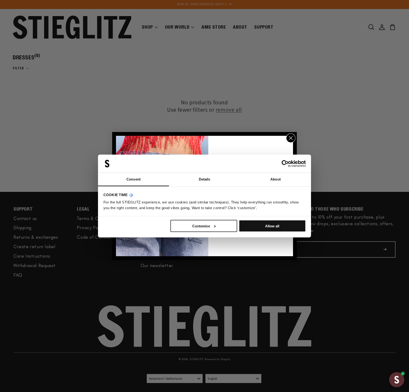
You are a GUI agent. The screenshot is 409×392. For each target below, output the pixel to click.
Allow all (272, 226)
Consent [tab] (133, 179)
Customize (201, 226)
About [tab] (275, 179)
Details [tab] (204, 179)
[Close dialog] (291, 138)
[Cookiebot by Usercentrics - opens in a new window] (285, 163)
